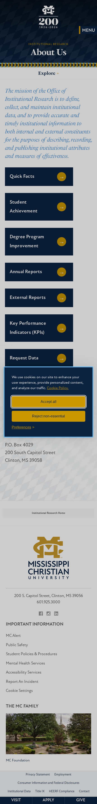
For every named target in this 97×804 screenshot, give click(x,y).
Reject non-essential (48, 416)
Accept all (48, 402)
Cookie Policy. (58, 388)
